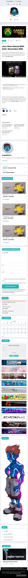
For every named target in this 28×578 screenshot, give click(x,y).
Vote (11, 355)
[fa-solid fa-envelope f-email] (20, 4)
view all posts (4, 160)
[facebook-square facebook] (8, 4)
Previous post (5, 166)
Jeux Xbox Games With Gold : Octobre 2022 (7, 125)
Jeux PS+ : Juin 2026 (8, 196)
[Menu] (10, 19)
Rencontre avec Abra (8, 561)
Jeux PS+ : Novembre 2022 (9, 168)
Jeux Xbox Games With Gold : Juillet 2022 (7, 131)
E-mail (3, 272)
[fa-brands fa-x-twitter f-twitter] (11, 4)
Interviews (5, 549)
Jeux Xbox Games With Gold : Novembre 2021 (19, 125)
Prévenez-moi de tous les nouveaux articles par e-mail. (15, 283)
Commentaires (5, 252)
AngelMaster (11, 40)
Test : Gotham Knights (8, 172)
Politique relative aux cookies (15, 573)
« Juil (3, 336)
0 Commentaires (6, 43)
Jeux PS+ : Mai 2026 (8, 218)
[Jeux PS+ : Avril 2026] (14, 231)
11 (7, 328)
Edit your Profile (20, 157)
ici (14, 99)
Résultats (16, 355)
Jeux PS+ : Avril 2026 (8, 239)
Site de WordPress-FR (8, 539)
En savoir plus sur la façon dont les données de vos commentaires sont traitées (14, 291)
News (4, 40)
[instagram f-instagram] (14, 4)
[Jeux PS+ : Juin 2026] (14, 187)
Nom (3, 265)
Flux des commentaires (8, 537)
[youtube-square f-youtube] (17, 4)
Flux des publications (8, 534)
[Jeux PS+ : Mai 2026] (14, 209)
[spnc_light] (17, 19)
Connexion (6, 531)
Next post (5, 170)
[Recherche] (15, 19)
